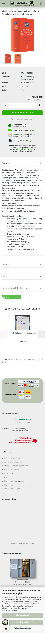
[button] (5, 105)
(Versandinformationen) (28, 79)
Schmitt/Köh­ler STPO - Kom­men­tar (22, 333)
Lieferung (32, 130)
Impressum (8, 485)
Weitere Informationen (22, 628)
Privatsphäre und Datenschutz (15, 481)
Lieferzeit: (6, 77)
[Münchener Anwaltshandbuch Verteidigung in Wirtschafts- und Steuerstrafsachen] (22, 35)
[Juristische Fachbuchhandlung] (22, 3)
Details (5, 163)
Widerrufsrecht (9, 474)
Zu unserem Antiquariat (13, 462)
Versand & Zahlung (11, 470)
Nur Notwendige (22, 622)
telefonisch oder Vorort (23, 149)
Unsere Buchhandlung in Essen (16, 466)
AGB (5, 477)
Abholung (16, 135)
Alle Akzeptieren (22, 615)
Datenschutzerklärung (10, 610)
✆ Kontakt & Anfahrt (12, 458)
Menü (3, 3)
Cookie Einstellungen (12, 489)
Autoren (6, 264)
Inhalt (5, 276)
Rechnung (27, 140)
